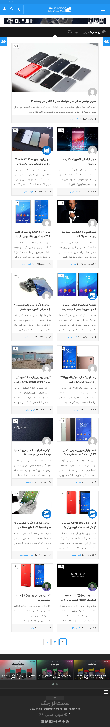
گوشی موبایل (74, 119)
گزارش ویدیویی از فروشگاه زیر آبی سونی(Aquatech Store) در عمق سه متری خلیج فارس (32, 382)
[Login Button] (4, 8)
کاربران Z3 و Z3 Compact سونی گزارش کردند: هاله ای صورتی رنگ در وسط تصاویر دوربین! (78, 527)
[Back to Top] (55, 698)
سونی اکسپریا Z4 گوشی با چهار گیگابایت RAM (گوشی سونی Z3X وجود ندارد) (78, 600)
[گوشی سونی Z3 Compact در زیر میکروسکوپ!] (32, 575)
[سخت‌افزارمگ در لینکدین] (42, 721)
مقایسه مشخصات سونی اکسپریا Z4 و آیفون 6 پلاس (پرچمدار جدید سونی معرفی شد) (78, 309)
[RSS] (67, 721)
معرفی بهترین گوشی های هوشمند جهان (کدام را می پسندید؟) (63, 101)
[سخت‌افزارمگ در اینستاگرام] (55, 721)
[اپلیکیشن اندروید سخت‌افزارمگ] (63, 721)
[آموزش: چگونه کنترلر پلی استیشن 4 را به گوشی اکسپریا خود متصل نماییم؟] (32, 284)
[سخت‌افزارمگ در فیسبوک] (50, 721)
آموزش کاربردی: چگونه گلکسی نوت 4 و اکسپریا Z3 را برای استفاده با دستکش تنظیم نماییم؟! (32, 527)
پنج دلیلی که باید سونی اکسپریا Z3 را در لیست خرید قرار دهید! (78, 379)
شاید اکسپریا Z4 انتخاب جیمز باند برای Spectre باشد (79, 234)
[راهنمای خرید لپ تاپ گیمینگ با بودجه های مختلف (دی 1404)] (18, 670)
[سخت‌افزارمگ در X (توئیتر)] (46, 721)
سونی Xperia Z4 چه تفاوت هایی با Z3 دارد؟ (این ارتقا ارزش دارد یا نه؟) (33, 236)
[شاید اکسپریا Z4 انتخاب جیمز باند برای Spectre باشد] (77, 211)
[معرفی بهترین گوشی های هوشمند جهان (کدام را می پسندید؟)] (55, 67)
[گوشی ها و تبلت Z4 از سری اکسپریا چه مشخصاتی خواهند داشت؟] (32, 429)
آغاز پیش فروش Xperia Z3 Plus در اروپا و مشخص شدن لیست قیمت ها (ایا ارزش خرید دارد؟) (33, 163)
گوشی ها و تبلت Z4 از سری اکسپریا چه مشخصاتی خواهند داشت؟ (32, 452)
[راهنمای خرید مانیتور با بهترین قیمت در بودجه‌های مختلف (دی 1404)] (92, 670)
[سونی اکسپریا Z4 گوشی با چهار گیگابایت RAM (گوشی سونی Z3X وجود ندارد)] (77, 575)
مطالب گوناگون (29, 337)
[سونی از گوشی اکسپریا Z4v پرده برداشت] (77, 139)
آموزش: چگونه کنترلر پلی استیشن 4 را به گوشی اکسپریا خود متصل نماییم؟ (32, 309)
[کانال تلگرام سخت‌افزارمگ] (59, 721)
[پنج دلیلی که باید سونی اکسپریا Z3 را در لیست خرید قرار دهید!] (77, 357)
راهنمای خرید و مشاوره (27, 555)
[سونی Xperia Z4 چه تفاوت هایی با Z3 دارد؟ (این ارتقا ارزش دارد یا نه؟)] (32, 211)
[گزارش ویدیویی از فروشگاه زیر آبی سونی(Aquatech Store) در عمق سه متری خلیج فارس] (32, 357)
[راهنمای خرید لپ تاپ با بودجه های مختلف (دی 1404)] (55, 670)
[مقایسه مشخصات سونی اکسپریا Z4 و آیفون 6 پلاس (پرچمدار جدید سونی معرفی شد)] (77, 284)
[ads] (55, 21)
